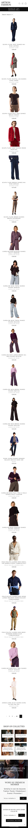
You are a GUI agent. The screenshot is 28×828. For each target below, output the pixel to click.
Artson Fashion (6, 3)
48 (17, 716)
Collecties (15, 765)
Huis (10, 765)
